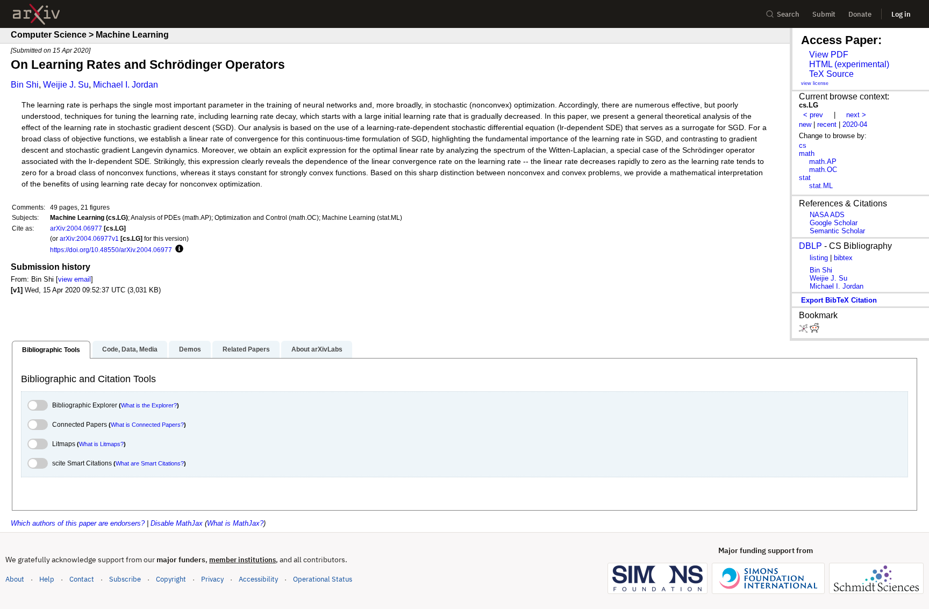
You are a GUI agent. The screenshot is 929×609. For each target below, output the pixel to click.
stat (805, 178)
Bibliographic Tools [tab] (51, 350)
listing (819, 258)
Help (46, 579)
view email (74, 279)
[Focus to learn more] (177, 249)
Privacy (212, 579)
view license (814, 83)
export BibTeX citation (839, 300)
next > (856, 115)
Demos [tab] (190, 349)
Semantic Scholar (837, 231)
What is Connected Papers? (147, 424)
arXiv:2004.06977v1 (89, 238)
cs (802, 145)
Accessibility (258, 579)
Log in (901, 14)
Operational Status (322, 579)
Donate (859, 14)
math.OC (823, 170)
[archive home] (36, 14)
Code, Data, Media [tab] (130, 349)
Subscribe (125, 579)
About (14, 579)
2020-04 (854, 124)
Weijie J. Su (66, 84)
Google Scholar (833, 223)
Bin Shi (25, 84)
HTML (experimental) (849, 64)
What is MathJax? (235, 523)
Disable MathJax (177, 523)
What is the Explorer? (149, 405)
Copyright (171, 579)
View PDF (828, 54)
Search (788, 14)
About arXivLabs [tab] (316, 349)
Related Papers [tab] (246, 349)
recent (827, 124)
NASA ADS (827, 215)
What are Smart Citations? (150, 463)
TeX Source (831, 73)
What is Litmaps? (101, 444)
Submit (823, 14)
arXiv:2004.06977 (76, 228)
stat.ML (821, 186)
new (805, 124)
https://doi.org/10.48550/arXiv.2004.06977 (111, 249)
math (806, 153)
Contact (81, 579)
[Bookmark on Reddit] (814, 330)
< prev (813, 115)
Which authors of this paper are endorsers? (78, 523)
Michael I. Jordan (125, 84)
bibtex (843, 258)
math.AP (823, 161)
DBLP (810, 245)
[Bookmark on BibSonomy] (804, 330)
